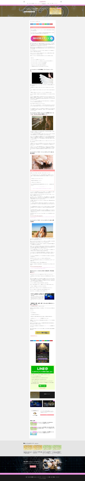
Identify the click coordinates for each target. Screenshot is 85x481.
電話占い (53, 3)
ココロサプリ (32, 466)
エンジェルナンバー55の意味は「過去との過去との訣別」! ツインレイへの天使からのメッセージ (37, 452)
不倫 (29, 3)
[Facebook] (31, 24)
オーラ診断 (48, 3)
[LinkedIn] (48, 24)
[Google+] (37, 24)
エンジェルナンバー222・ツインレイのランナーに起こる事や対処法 (38, 63)
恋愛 (27, 3)
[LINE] (45, 24)
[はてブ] (40, 24)
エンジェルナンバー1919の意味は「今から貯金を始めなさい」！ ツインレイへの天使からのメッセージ (45, 423)
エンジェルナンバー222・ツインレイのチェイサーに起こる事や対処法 (38, 62)
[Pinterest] (51, 24)
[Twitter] (34, 24)
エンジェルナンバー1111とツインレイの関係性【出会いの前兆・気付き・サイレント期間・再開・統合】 (28, 452)
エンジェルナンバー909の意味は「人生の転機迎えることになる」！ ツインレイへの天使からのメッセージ (45, 432)
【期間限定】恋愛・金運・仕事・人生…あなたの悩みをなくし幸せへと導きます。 (40, 66)
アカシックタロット (38, 318)
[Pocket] (43, 24)
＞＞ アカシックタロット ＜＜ (42, 186)
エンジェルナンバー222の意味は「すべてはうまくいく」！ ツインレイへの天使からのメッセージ (39, 17)
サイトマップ (55, 3)
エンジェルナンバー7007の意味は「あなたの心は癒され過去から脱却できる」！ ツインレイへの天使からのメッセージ (56, 452)
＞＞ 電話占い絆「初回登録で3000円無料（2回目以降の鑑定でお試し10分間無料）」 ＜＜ (42, 188)
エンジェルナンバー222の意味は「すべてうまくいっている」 (38, 59)
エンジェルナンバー (44, 3)
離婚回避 (33, 3)
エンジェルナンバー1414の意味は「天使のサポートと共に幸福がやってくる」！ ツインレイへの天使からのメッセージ (47, 452)
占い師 (50, 3)
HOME (24, 17)
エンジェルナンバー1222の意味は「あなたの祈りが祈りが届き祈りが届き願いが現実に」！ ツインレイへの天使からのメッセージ (46, 428)
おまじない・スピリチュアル (38, 3)
